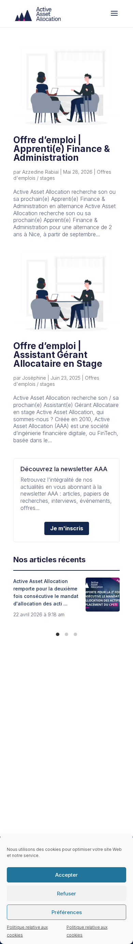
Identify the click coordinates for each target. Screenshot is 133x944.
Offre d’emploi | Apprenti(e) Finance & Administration (61, 149)
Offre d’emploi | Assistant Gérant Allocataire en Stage (57, 355)
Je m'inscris (66, 528)
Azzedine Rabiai (40, 172)
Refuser (66, 893)
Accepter (66, 875)
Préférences (66, 912)
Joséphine (34, 378)
